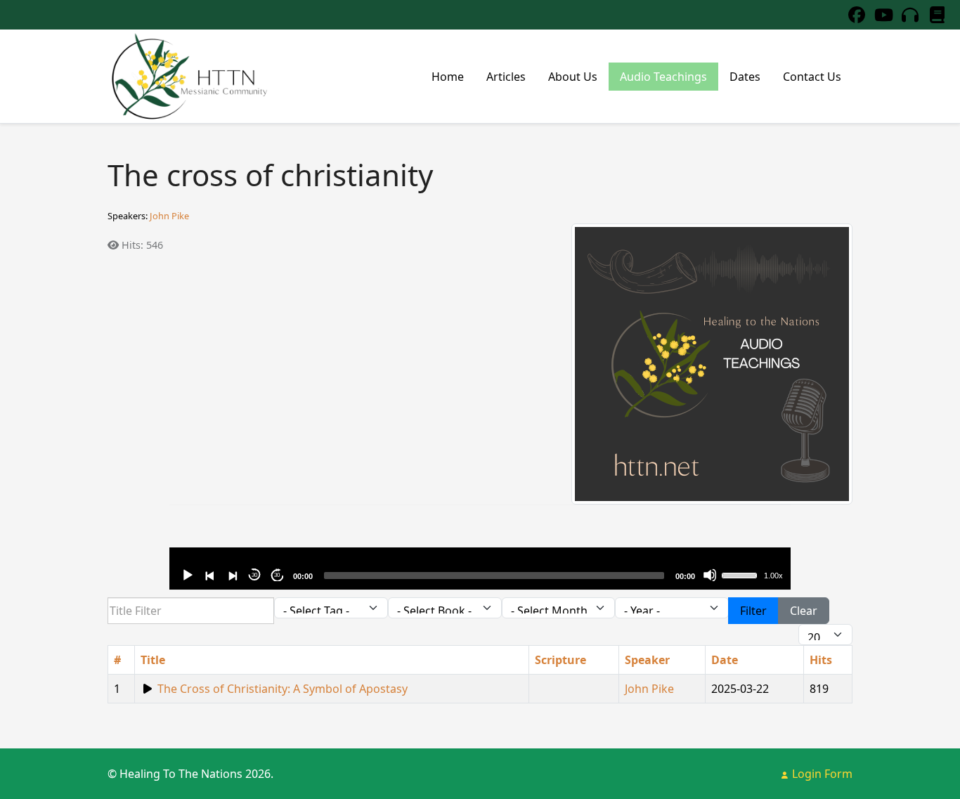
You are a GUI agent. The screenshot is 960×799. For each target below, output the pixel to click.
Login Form (820, 773)
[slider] (741, 574)
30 (254, 575)
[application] (479, 568)
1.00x (773, 575)
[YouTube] (883, 14)
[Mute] (709, 575)
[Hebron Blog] (936, 14)
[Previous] (209, 575)
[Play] (187, 575)
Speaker (647, 660)
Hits (821, 660)
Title (153, 660)
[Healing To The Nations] (188, 76)
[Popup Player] (148, 688)
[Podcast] (910, 14)
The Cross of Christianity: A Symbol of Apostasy (282, 688)
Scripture (560, 660)
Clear (803, 610)
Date (724, 660)
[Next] (232, 575)
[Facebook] (856, 14)
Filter (753, 610)
